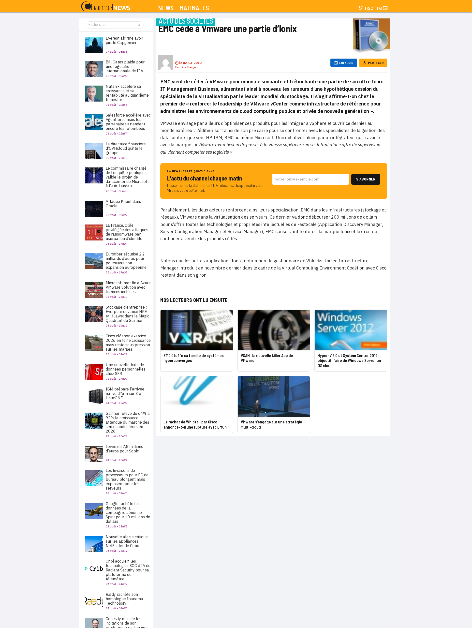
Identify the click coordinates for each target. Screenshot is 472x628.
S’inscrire (370, 7)
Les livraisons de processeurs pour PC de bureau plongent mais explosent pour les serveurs (127, 479)
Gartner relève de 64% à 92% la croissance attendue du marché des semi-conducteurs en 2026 (128, 422)
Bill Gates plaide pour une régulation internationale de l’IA (125, 66)
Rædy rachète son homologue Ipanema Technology (124, 599)
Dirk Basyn (188, 67)
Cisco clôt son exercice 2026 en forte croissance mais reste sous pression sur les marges (128, 342)
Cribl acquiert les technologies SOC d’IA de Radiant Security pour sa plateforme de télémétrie (128, 570)
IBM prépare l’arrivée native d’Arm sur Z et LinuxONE (125, 393)
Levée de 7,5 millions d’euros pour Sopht (124, 448)
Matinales (194, 8)
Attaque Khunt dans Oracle (123, 203)
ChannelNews (105, 6)
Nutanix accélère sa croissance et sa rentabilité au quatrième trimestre (127, 93)
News (166, 8)
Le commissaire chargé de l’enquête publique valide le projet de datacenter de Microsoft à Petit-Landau (127, 177)
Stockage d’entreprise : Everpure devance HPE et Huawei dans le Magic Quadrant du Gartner (127, 314)
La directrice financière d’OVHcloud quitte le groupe (126, 148)
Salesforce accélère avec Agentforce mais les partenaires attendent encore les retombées (128, 122)
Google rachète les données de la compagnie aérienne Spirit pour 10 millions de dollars (128, 512)
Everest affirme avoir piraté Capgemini (124, 40)
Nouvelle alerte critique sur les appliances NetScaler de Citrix (127, 541)
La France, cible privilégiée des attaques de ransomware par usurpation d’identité (127, 232)
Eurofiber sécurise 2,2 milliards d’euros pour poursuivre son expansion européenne (126, 261)
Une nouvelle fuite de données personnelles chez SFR (126, 369)
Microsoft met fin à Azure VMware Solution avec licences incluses (128, 287)
